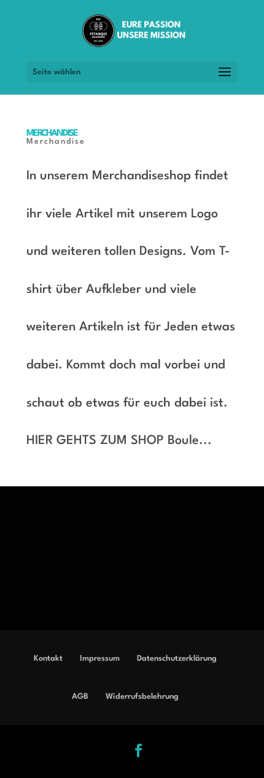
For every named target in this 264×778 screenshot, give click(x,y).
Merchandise (51, 133)
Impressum (100, 659)
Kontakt (48, 659)
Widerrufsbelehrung (142, 697)
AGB (80, 697)
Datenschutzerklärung (177, 659)
